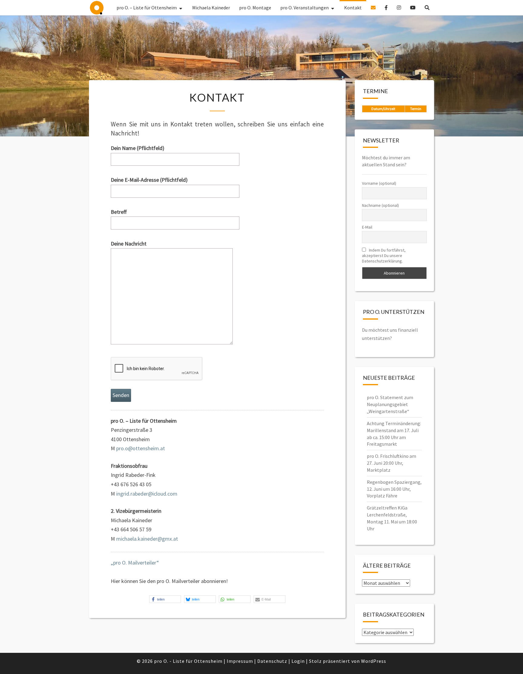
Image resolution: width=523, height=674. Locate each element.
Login (298, 661)
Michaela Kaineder (211, 8)
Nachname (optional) (380, 205)
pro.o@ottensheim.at (140, 448)
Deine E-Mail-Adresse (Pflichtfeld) (149, 179)
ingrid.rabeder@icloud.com (146, 493)
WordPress (373, 661)
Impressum (240, 661)
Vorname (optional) (379, 183)
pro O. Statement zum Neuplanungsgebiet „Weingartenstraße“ (390, 404)
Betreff (119, 211)
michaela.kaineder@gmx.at (147, 538)
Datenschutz (272, 661)
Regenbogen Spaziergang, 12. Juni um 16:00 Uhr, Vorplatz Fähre (394, 489)
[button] (165, 599)
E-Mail (367, 227)
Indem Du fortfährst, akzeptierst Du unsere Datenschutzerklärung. (384, 255)
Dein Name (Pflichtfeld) (137, 148)
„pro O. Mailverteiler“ (135, 562)
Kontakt (353, 8)
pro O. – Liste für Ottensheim (97, 8)
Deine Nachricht (128, 243)
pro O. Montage (255, 8)
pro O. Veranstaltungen (304, 8)
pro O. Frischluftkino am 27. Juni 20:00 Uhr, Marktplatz (391, 463)
